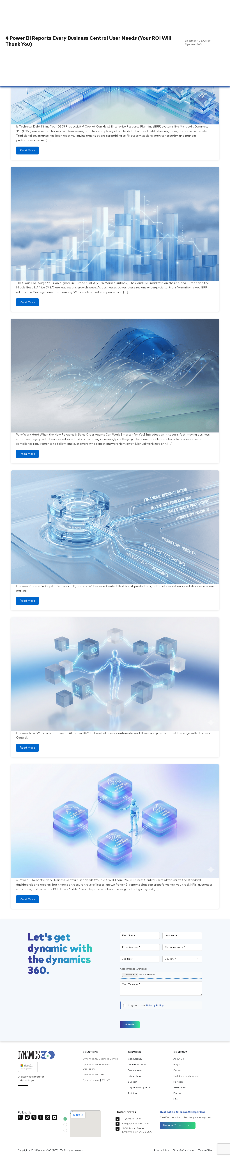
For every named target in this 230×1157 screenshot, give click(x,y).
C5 (108, 1080)
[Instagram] (27, 1117)
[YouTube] (54, 1117)
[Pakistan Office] (65, 1130)
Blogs (176, 1064)
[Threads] (33, 1117)
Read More (27, 150)
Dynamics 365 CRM (93, 1075)
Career (177, 1070)
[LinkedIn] (20, 1117)
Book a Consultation (177, 1125)
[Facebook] (40, 1117)
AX (103, 1080)
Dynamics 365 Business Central (100, 1059)
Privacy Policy (155, 1005)
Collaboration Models (185, 1076)
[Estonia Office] (65, 1124)
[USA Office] (65, 1119)
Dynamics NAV (91, 1080)
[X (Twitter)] (47, 1117)
